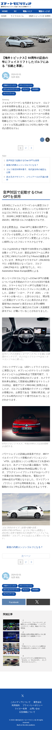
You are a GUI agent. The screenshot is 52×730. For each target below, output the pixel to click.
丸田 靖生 (15, 77)
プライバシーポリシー (33, 705)
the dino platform (29, 725)
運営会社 (37, 702)
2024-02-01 (16, 74)
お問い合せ (35, 708)
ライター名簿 (21, 708)
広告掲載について (27, 712)
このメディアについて (21, 702)
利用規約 (16, 705)
